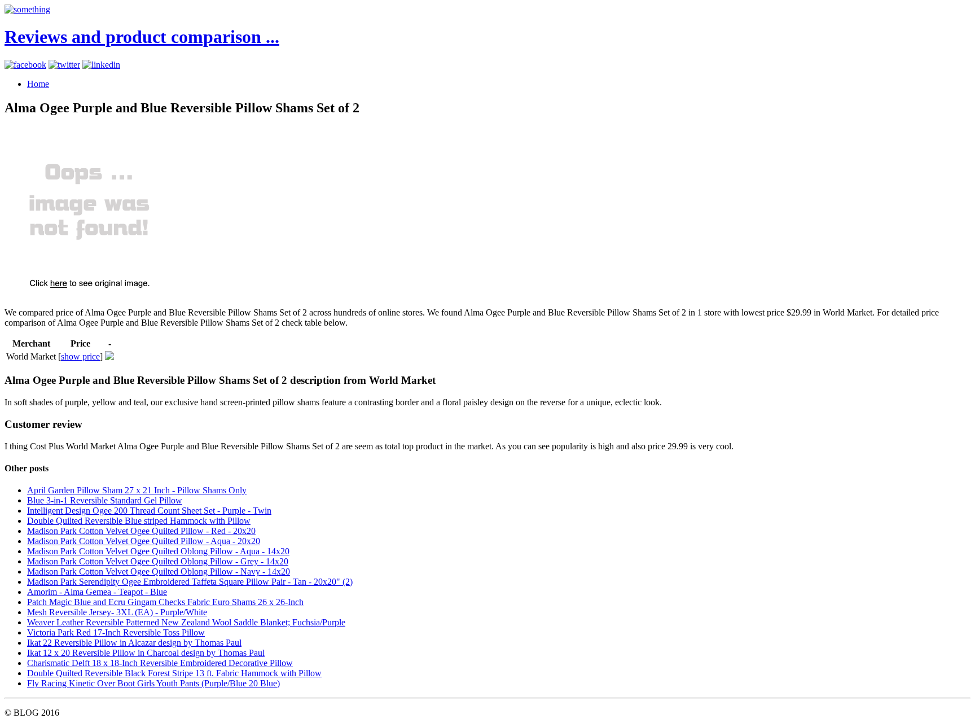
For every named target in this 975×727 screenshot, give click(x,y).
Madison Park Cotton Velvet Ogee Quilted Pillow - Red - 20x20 (141, 531)
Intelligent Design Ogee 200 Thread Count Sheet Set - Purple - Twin (149, 510)
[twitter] (64, 64)
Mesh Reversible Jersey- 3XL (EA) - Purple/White (117, 612)
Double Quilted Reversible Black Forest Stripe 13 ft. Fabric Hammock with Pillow (174, 673)
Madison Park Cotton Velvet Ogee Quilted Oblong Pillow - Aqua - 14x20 (158, 551)
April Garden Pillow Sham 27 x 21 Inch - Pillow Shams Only (137, 490)
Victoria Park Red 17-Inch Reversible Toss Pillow (116, 632)
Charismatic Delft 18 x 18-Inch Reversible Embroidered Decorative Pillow (160, 663)
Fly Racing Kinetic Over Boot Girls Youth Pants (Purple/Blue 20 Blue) (153, 683)
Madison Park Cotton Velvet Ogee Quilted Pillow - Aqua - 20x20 (143, 541)
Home (38, 84)
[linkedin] (101, 64)
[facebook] (25, 64)
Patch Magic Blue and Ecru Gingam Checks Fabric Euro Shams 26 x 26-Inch (165, 602)
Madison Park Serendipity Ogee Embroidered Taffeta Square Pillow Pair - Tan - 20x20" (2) (190, 581)
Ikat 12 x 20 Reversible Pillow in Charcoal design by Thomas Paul (146, 653)
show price (80, 356)
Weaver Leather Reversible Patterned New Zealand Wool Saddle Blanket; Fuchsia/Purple (186, 622)
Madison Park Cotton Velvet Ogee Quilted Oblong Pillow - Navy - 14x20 (158, 571)
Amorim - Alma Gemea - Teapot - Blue (97, 592)
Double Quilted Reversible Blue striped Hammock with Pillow (139, 520)
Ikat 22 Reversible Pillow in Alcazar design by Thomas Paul (134, 642)
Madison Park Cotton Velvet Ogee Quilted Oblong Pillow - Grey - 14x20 (157, 561)
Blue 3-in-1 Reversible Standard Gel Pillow (104, 500)
